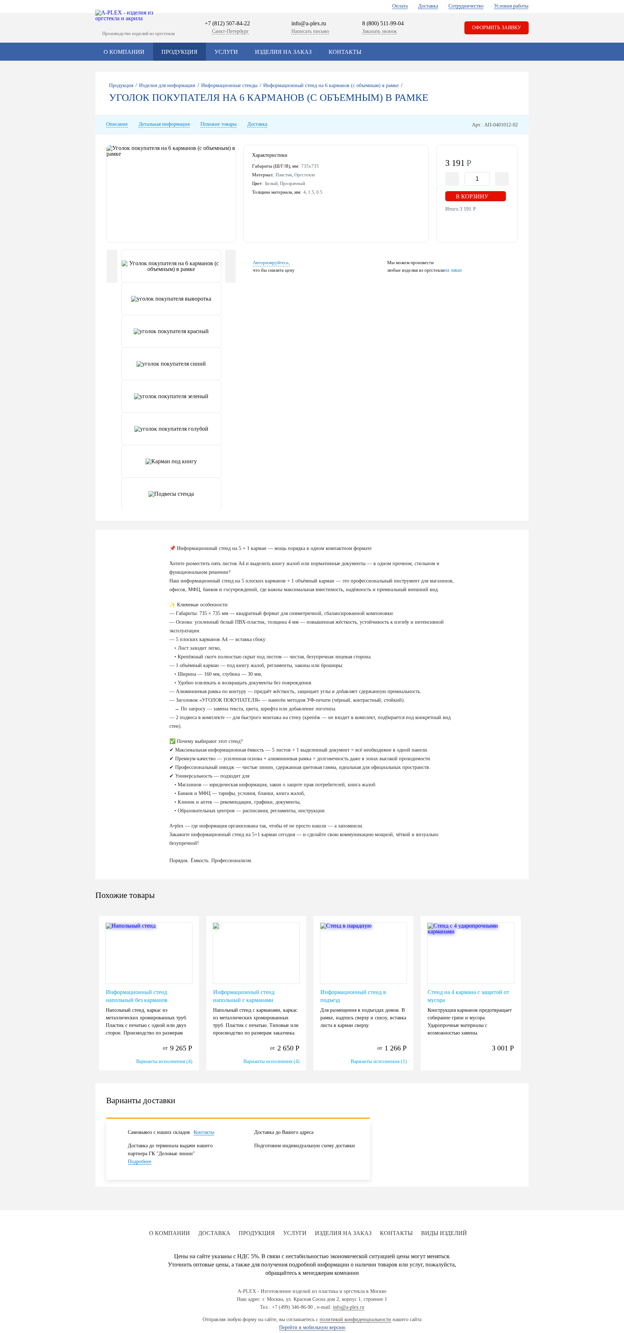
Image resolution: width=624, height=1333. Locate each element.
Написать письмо (310, 31)
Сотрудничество (466, 6)
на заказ (453, 270)
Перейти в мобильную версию (312, 1327)
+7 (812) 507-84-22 (227, 23)
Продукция (179, 52)
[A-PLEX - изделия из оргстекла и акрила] (128, 15)
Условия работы (511, 6)
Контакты (345, 52)
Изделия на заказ (283, 52)
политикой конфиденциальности (355, 1319)
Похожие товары (218, 124)
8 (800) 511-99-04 (383, 23)
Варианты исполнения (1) (379, 1061)
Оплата (400, 6)
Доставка (428, 6)
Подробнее (139, 1161)
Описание (117, 124)
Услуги (226, 52)
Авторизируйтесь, (271, 262)
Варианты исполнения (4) (164, 1061)
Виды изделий (444, 1233)
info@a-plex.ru (308, 23)
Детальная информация (164, 124)
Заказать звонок (379, 31)
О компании (124, 52)
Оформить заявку (496, 27)
